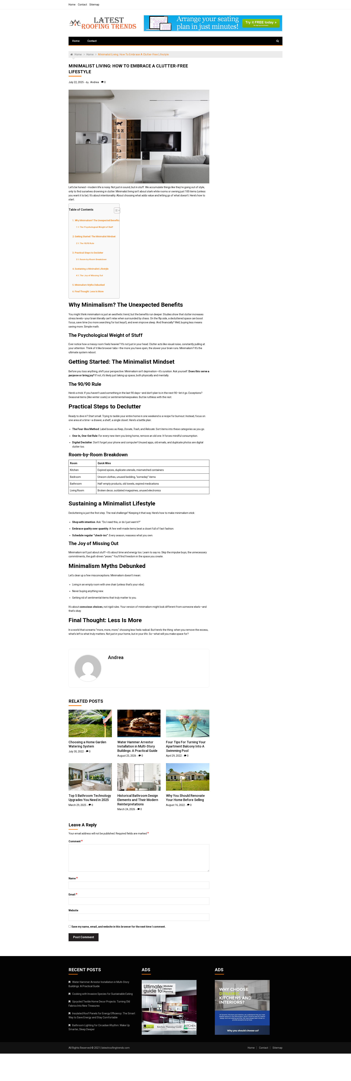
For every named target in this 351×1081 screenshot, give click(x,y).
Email (73, 894)
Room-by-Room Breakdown (93, 259)
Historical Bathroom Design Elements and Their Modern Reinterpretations (137, 800)
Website (73, 910)
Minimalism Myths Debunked (90, 284)
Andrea (94, 82)
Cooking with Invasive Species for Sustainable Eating (102, 993)
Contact (82, 4)
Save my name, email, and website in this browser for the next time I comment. (118, 926)
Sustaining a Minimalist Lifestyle (91, 268)
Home (72, 4)
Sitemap (94, 4)
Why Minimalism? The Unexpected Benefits (97, 220)
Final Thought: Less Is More (89, 291)
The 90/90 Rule (87, 243)
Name (73, 878)
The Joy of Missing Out (91, 275)
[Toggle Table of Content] (115, 210)
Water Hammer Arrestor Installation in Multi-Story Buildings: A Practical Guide (137, 746)
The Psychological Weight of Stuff (96, 227)
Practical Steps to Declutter (89, 252)
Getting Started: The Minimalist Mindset (95, 236)
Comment (76, 841)
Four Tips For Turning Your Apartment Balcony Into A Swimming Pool (186, 746)
